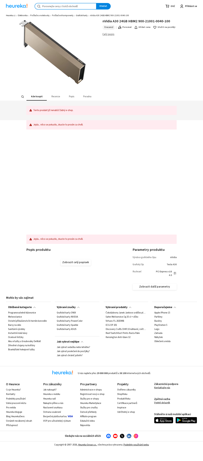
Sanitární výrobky (16, 329)
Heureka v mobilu (51, 394)
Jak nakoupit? (50, 389)
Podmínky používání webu (136, 444)
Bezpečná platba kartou (55, 416)
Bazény (158, 321)
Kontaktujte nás (162, 387)
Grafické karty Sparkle (67, 325)
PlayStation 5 (160, 325)
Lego (156, 329)
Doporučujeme (163, 307)
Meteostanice (15, 317)
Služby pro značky (89, 407)
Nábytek (158, 337)
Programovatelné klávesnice (22, 312)
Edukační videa (87, 421)
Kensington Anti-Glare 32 (118, 337)
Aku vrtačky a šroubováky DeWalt (24, 341)
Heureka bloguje (14, 412)
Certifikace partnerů (127, 403)
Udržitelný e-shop (126, 412)
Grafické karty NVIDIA (67, 317)
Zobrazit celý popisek (75, 262)
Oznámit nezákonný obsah (19, 421)
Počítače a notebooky (39, 15)
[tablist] (78, 97)
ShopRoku (122, 394)
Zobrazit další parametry (154, 287)
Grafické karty (82, 15)
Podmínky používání (16, 398)
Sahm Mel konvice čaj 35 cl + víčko (122, 317)
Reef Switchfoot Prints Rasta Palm (123, 333)
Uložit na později (166, 27)
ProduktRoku (123, 398)
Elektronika (23, 15)
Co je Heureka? (13, 389)
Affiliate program (88, 416)
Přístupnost (12, 425)
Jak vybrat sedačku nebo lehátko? (73, 347)
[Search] (22, 96)
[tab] (36, 97)
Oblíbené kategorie (20, 307)
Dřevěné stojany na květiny (21, 345)
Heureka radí (49, 398)
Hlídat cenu (145, 27)
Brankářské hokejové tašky (21, 349)
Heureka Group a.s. (87, 444)
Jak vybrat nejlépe (68, 342)
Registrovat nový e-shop (92, 394)
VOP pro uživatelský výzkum (57, 421)
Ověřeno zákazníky (126, 389)
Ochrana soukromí (52, 412)
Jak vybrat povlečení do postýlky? (73, 351)
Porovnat (127, 27)
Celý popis (108, 34)
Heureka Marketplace (90, 403)
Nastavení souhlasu (52, 407)
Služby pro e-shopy (89, 398)
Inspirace (121, 407)
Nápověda (85, 425)
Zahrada (158, 333)
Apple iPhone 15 (162, 312)
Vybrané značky (66, 307)
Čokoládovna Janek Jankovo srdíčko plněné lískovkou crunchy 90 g (126, 312)
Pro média (11, 407)
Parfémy (158, 317)
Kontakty (10, 394)
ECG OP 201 (111, 325)
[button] (36, 96)
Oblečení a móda (162, 341)
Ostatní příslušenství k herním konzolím (27, 321)
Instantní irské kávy (17, 333)
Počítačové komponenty (62, 15)
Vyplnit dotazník (162, 402)
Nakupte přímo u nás (53, 403)
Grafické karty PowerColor (70, 321)
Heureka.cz (10, 15)
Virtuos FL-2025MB (115, 321)
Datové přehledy (88, 412)
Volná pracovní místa (16, 403)
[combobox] (65, 6)
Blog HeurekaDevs (15, 416)
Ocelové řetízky (15, 337)
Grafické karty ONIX (66, 312)
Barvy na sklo (14, 325)
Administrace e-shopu (91, 389)
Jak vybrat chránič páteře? (70, 355)
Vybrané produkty (117, 307)
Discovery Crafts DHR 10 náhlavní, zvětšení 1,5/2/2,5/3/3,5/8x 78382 (126, 329)
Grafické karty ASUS (66, 329)
